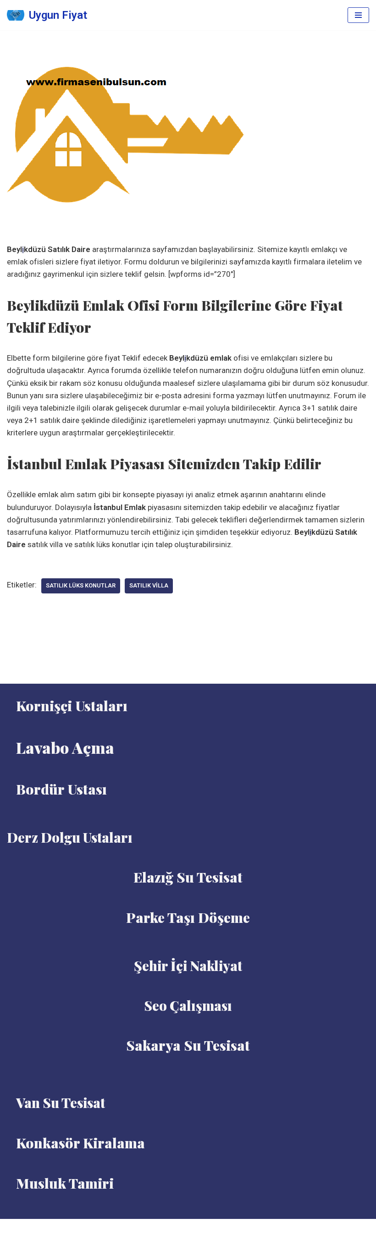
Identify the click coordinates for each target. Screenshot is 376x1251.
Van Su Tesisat (60, 1102)
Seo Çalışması (188, 1005)
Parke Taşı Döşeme (188, 917)
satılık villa (148, 585)
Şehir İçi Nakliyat (188, 965)
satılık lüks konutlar (81, 585)
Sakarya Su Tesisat (188, 1045)
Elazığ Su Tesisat (188, 877)
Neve (166, 1228)
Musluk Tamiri (65, 1183)
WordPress (199, 1228)
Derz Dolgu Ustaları (70, 837)
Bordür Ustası (61, 789)
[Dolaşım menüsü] (358, 15)
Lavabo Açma (65, 747)
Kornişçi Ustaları (71, 706)
